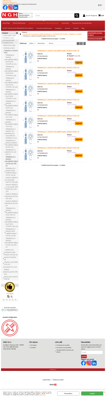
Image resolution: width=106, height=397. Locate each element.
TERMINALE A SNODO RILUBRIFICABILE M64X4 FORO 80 (58, 148)
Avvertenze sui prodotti (63, 347)
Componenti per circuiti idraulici (82, 23)
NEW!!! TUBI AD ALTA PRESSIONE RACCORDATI (18, 28)
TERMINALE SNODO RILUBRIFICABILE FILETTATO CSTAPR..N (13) (12, 59)
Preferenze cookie (58, 379)
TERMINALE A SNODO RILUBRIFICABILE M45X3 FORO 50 (58, 100)
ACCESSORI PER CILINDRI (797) (8, 42)
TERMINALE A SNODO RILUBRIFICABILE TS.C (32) (12, 114)
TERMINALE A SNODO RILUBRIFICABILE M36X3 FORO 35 (58, 51)
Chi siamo (34, 345)
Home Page (6, 23)
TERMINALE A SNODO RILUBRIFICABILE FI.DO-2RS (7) (12, 211)
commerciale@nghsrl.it (10, 2)
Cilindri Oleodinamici (19, 23)
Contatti (75, 28)
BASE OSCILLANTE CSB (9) (11, 278)
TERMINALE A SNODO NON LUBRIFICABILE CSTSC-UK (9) (11, 171)
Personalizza (68, 393)
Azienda (67, 28)
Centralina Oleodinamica (44, 28)
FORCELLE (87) (9, 48)
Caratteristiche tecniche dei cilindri (64, 351)
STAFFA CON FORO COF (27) (11, 263)
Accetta (92, 393)
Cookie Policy (42, 394)
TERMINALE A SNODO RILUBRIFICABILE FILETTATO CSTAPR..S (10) (12, 94)
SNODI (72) (10, 250)
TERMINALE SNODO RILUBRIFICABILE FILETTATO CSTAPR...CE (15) (12, 82)
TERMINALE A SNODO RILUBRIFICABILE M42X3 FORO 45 (58, 84)
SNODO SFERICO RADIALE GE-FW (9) (12, 203)
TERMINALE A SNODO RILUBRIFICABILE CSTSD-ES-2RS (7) (12, 161)
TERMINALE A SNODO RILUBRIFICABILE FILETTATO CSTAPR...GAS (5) (12, 222)
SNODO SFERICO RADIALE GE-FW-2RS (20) (12, 196)
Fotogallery (58, 28)
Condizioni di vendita (62, 345)
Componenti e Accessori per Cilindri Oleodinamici (44, 23)
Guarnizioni (65, 23)
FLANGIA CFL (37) (10, 267)
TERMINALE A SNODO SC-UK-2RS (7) (11, 152)
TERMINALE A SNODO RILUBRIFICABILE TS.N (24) (12, 123)
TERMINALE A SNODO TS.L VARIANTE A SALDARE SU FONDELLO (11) (11, 133)
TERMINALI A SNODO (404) (11, 52)
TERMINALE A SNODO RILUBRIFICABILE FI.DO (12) (12, 104)
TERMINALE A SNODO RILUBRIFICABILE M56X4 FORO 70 (58, 132)
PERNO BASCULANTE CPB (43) (10, 272)
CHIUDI (104, 392)
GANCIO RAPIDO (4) (10, 258)
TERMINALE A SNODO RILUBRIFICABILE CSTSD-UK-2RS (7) (12, 242)
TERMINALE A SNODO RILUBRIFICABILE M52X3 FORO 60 (58, 116)
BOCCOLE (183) (9, 45)
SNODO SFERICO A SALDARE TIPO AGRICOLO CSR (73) (12, 188)
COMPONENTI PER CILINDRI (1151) (9, 37)
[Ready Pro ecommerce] (53, 384)
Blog (83, 28)
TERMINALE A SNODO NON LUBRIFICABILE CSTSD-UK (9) (11, 232)
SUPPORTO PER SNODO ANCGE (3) (10, 254)
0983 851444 (7, 1)
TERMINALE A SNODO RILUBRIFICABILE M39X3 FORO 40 (58, 68)
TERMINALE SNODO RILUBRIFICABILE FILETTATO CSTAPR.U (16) (12, 71)
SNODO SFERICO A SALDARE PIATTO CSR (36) (12, 180)
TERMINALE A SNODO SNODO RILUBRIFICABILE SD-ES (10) (12, 144)
